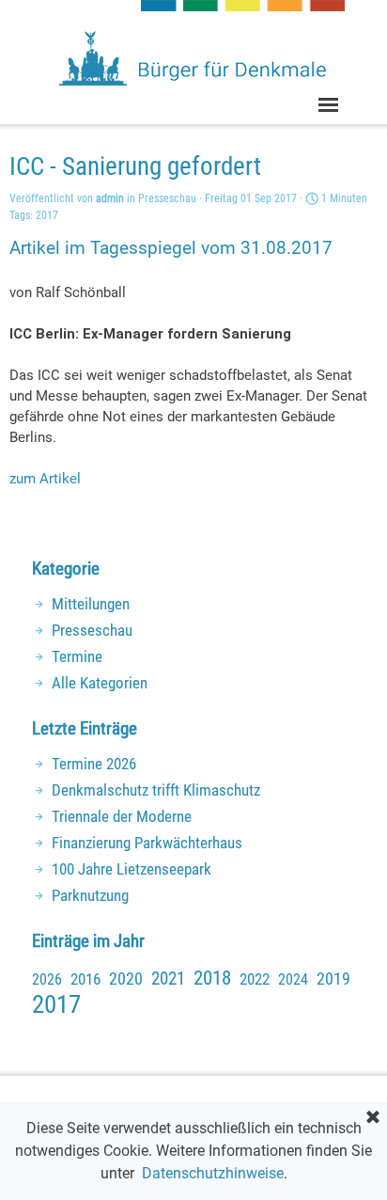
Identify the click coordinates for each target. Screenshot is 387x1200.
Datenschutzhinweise (213, 1173)
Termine (77, 656)
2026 (47, 979)
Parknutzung (90, 895)
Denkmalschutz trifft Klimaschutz (156, 790)
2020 (126, 978)
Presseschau (92, 630)
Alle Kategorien (99, 682)
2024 (293, 979)
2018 (212, 978)
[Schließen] (373, 1118)
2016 (85, 979)
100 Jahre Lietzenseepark (131, 869)
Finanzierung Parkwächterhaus (147, 842)
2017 (47, 215)
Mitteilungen (91, 603)
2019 (333, 978)
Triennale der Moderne (122, 816)
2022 (255, 979)
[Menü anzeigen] (328, 104)
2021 (168, 979)
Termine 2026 (94, 763)
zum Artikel (45, 478)
